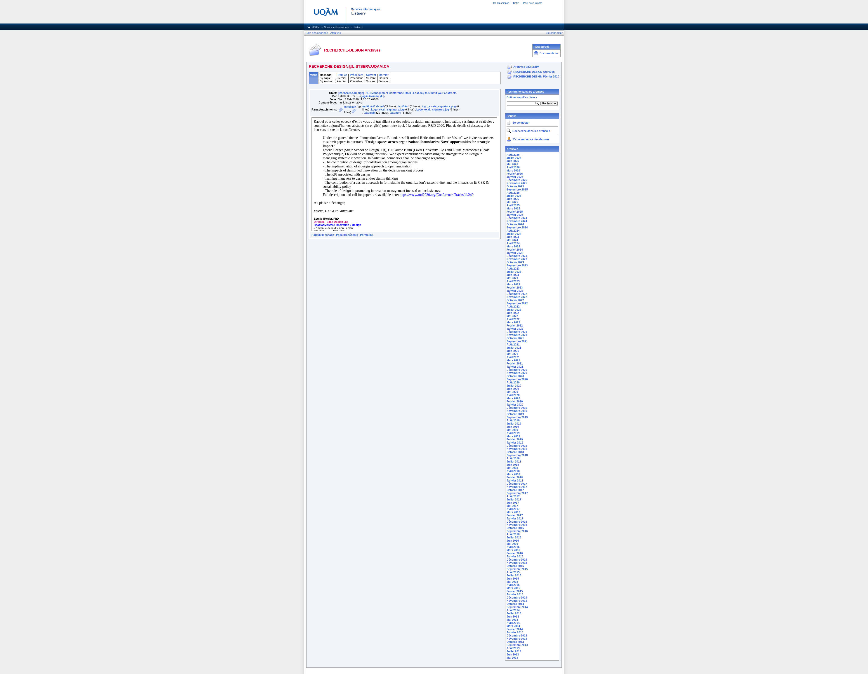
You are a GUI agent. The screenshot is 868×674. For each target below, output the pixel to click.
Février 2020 (515, 401)
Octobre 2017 (515, 490)
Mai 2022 (512, 316)
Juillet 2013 (514, 651)
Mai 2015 (512, 581)
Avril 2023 (513, 281)
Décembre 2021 (517, 331)
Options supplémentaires (522, 97)
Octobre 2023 (515, 262)
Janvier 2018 (515, 480)
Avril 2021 (513, 357)
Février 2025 (515, 211)
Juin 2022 (513, 313)
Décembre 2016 (517, 521)
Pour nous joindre (532, 3)
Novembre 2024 (517, 221)
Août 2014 (513, 610)
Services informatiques (336, 27)
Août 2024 (513, 230)
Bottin (516, 3)
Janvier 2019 (515, 442)
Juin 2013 (513, 654)
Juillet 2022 (514, 309)
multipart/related (373, 106)
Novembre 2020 (517, 373)
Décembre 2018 (517, 445)
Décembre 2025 (517, 180)
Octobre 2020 (515, 376)
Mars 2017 (513, 512)
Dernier (384, 75)
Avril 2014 (513, 623)
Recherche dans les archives (525, 91)
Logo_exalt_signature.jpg (387, 109)
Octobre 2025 (515, 186)
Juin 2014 (513, 616)
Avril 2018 (513, 471)
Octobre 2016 (515, 528)
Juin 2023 (513, 275)
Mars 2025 (513, 208)
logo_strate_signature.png (439, 106)
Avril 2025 (513, 205)
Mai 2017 (512, 505)
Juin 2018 (513, 464)
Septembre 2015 (517, 569)
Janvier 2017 (515, 518)
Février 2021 (515, 363)
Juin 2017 (513, 502)
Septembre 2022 (517, 303)
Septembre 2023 (517, 265)
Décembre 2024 (517, 218)
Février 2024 (515, 249)
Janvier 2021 (515, 366)
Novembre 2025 (517, 183)
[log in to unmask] (372, 96)
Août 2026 (513, 154)
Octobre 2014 (515, 604)
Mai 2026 (512, 164)
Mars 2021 (513, 360)
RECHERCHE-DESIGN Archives (534, 71)
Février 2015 (515, 591)
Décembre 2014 (517, 597)
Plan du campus (500, 3)
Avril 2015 (513, 585)
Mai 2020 (512, 392)
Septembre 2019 (517, 417)
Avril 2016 (513, 547)
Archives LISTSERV (526, 66)
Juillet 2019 (514, 423)
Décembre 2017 (517, 483)
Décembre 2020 (517, 369)
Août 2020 (513, 382)
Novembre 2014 (517, 600)
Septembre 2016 (517, 531)
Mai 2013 (512, 657)
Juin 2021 (513, 350)
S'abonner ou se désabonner (530, 139)
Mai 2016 (512, 543)
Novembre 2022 (517, 297)
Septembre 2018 (517, 455)
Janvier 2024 (515, 252)
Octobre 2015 (515, 566)
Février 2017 (515, 515)
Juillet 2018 (514, 461)
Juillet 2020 (514, 385)
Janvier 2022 (515, 328)
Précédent (356, 75)
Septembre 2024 (517, 227)
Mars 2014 (513, 626)
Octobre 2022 (515, 300)
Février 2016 (515, 553)
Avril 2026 (513, 167)
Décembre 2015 (517, 559)
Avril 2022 (513, 319)
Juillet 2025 (514, 195)
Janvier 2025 (515, 214)
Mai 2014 (512, 619)
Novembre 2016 (517, 524)
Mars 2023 (513, 284)
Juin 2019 (513, 426)
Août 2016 (513, 534)
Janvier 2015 (515, 594)
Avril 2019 (513, 433)
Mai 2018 (512, 468)
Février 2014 (515, 629)
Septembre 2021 (517, 341)
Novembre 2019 (517, 411)
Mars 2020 (513, 398)
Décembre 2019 (517, 407)
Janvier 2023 (515, 290)
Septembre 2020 (517, 379)
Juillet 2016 (514, 537)
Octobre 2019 (515, 414)
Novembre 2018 (517, 449)
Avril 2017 (513, 509)
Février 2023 (515, 287)
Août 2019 (513, 420)
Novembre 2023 (517, 259)
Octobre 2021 (515, 338)
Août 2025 (513, 192)
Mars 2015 (513, 588)
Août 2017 (513, 496)
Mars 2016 (513, 550)
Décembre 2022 (517, 294)
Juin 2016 (513, 540)
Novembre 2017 (517, 486)
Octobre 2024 (515, 224)
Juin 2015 (513, 578)
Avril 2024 (513, 243)
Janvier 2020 (515, 404)
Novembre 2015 (517, 562)
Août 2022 (513, 306)
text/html (403, 106)
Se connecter (521, 122)
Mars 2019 (513, 436)
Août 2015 (513, 572)
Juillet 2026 (514, 158)
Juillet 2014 (514, 613)
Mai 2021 (512, 354)
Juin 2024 (513, 237)
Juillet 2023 (514, 271)
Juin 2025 (513, 199)
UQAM (315, 27)
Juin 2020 (513, 388)
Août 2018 (513, 458)
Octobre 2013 (515, 641)
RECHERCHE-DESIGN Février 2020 (536, 76)
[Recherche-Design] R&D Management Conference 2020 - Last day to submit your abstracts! (398, 93)
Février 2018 (515, 477)
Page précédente (347, 235)
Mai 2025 (512, 202)
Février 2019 (515, 439)
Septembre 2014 (517, 607)
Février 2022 (515, 325)
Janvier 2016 (515, 556)
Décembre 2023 (517, 256)
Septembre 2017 (517, 493)
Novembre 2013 (517, 638)
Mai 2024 (512, 240)
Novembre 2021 (517, 335)
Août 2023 (513, 268)
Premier (342, 75)
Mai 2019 (512, 430)
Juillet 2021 (514, 347)
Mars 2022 (513, 322)
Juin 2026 (513, 161)
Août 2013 (513, 648)
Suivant (371, 75)
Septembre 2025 (517, 189)
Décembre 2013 (517, 635)
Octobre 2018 (515, 452)
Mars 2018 (513, 474)
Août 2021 (513, 344)
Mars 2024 (513, 246)
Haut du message (322, 235)
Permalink (366, 235)
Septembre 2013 (517, 645)
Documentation (549, 53)
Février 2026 (515, 173)
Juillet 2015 (514, 575)
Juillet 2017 (514, 499)
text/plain (350, 106)
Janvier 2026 (515, 176)
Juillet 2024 (514, 233)
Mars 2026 (513, 170)
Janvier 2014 (515, 632)
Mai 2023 (512, 278)
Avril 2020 (513, 395)
